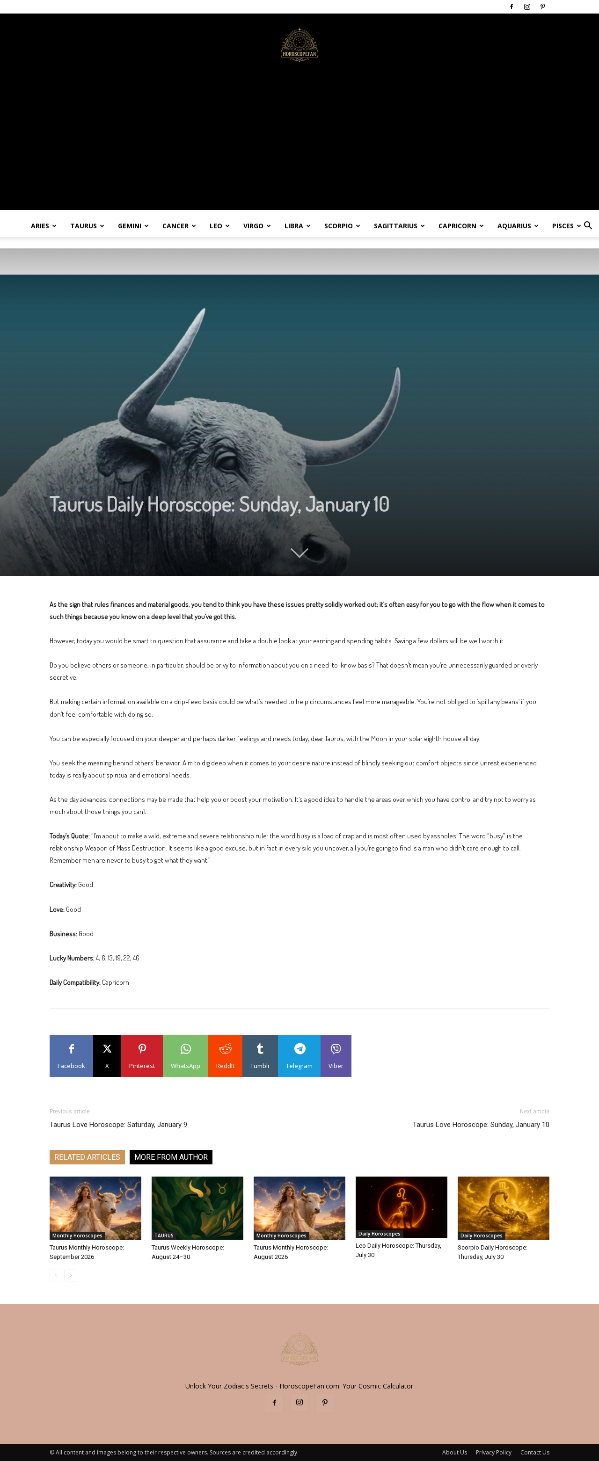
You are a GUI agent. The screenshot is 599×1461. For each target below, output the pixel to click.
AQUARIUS (514, 225)
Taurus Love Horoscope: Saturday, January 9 (118, 1124)
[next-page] (70, 1275)
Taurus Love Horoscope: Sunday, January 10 (481, 1124)
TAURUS (83, 225)
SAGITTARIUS (395, 225)
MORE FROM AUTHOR (171, 1157)
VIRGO (253, 225)
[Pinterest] (542, 6)
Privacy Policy (493, 1452)
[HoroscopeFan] (299, 44)
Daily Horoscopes (379, 1233)
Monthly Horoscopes (77, 1235)
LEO (216, 225)
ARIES (40, 225)
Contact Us (534, 1452)
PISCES (563, 225)
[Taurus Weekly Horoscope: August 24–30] (197, 1208)
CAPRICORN (457, 225)
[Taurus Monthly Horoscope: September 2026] (95, 1208)
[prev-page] (55, 1275)
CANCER (175, 225)
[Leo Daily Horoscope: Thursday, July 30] (401, 1207)
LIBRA (294, 225)
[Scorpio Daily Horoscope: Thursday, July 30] (503, 1208)
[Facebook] (511, 6)
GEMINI (129, 225)
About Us (454, 1452)
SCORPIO (338, 225)
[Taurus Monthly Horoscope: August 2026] (299, 1208)
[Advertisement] (299, 144)
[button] (588, 226)
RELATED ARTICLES (87, 1157)
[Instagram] (527, 6)
